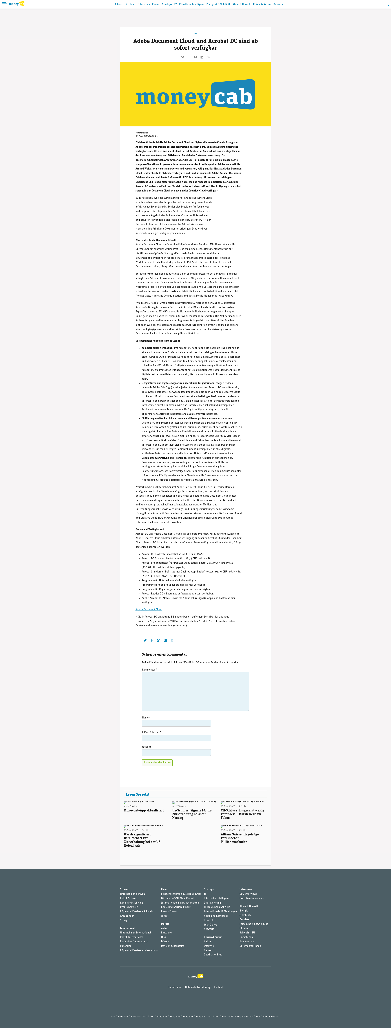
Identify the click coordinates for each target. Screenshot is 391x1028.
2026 (113, 1016)
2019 (158, 1016)
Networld (209, 929)
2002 (271, 1016)
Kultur (207, 941)
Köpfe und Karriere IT (216, 916)
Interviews (144, 4)
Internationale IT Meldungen (220, 911)
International (127, 928)
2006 (244, 1016)
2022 (139, 1016)
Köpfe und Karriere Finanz (176, 907)
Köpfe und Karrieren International (139, 950)
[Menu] (4, 4)
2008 (230, 1016)
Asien (164, 928)
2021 (145, 1016)
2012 (204, 1016)
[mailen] (208, 57)
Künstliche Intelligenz (191, 4)
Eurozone (166, 932)
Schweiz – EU (247, 932)
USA (163, 937)
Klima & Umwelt (241, 4)
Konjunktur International (134, 941)
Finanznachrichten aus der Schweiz (181, 894)
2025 (119, 1016)
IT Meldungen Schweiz (217, 907)
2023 (132, 1016)
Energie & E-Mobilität (218, 4)
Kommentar (149, 670)
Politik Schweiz (129, 898)
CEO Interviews (248, 894)
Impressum (174, 987)
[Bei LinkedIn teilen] (202, 57)
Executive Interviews (251, 898)
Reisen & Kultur (262, 4)
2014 (191, 1016)
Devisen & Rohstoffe (172, 946)
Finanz (156, 4)
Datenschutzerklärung (197, 987)
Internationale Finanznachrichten (180, 903)
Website (147, 747)
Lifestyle (209, 946)
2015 (184, 1016)
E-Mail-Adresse (151, 732)
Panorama (126, 946)
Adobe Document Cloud (148, 609)
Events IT (209, 920)
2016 (178, 1016)
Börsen (165, 941)
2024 (126, 1016)
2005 (250, 1016)
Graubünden (127, 916)
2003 (264, 1016)
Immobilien (246, 937)
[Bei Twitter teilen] (182, 57)
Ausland (130, 4)
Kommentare (246, 941)
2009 (223, 1016)
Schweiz (119, 4)
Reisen (208, 950)
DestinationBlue (213, 954)
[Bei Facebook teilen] (189, 57)
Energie (243, 911)
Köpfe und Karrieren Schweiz (136, 911)
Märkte (165, 924)
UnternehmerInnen (250, 946)
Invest (164, 916)
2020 (151, 1016)
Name (146, 717)
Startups (167, 4)
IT (175, 4)
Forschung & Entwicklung (253, 924)
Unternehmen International (135, 932)
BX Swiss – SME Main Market (177, 898)
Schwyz (124, 920)
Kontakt (218, 987)
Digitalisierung (212, 903)
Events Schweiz (129, 907)
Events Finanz (169, 911)
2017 (171, 1016)
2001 (278, 1016)
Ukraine (243, 928)
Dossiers (278, 4)
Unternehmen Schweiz (132, 894)
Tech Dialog (210, 925)
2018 (165, 1016)
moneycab (143, 133)
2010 (216, 1016)
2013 (197, 1016)
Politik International (131, 937)
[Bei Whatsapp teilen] (195, 57)
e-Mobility (245, 915)
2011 (210, 1016)
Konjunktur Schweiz (131, 903)
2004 (257, 1016)
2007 (237, 1016)
